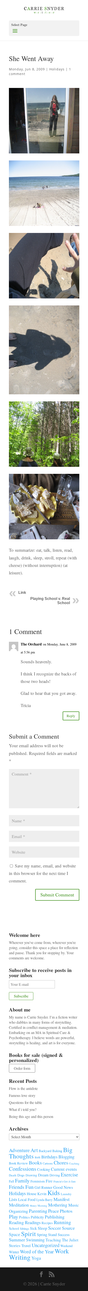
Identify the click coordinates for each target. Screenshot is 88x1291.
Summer (17, 1240)
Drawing (31, 1175)
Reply (71, 715)
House (31, 1193)
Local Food (26, 1199)
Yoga (36, 1258)
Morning (42, 1205)
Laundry (66, 1194)
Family (22, 1180)
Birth (37, 1157)
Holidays (57, 69)
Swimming (35, 1240)
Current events (64, 1169)
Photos (66, 1211)
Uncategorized (45, 1245)
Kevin (41, 1193)
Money (33, 1205)
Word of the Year (37, 1251)
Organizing (18, 1211)
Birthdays (49, 1157)
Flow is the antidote (23, 1088)
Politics (24, 1217)
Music (73, 1205)
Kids (53, 1192)
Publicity (37, 1217)
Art (34, 1149)
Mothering (57, 1205)
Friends (16, 1186)
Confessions (22, 1168)
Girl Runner (43, 1187)
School (14, 1228)
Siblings (24, 1228)
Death (12, 1175)
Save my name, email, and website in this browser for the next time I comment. (42, 873)
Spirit (28, 1233)
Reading (16, 1222)
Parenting (38, 1211)
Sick (33, 1228)
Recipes (47, 1222)
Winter (14, 1252)
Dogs (21, 1175)
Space (14, 1234)
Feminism (38, 1181)
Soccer (54, 1228)
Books (35, 1162)
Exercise (69, 1174)
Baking (57, 1150)
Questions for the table (25, 1102)
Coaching (74, 1163)
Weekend (66, 1246)
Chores (61, 1162)
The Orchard (31, 644)
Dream (43, 1175)
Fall (11, 1181)
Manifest (61, 1199)
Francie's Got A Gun (65, 1181)
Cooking (43, 1169)
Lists (13, 1199)
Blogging (66, 1157)
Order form (22, 1068)
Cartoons (48, 1163)
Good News (63, 1187)
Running (62, 1222)
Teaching (53, 1240)
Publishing (55, 1217)
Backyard (45, 1151)
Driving (55, 1175)
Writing (20, 1257)
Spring (42, 1234)
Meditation (19, 1205)
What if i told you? (22, 1109)
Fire (49, 1181)
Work (62, 1251)
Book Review (18, 1163)
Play (13, 1216)
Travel (26, 1245)
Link (22, 593)
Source (68, 1228)
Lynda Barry (44, 1199)
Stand (52, 1234)
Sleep (42, 1228)
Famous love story (22, 1095)
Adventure (19, 1150)
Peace (53, 1211)
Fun (29, 1186)
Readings (33, 1222)
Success (63, 1234)
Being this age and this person (31, 1116)
